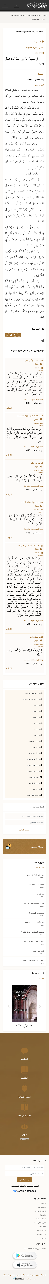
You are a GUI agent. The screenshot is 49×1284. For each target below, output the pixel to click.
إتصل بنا (43, 1238)
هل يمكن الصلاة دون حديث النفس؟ (32, 931)
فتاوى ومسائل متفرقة (33, 15)
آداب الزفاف (40, 894)
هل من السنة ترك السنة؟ (37, 19)
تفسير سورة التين (38, 950)
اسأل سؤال (43, 1215)
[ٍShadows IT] (18, 1278)
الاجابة (9, 408)
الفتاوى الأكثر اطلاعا (40, 1222)
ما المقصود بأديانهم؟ (33, 360)
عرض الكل (41, 978)
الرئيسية (45, 15)
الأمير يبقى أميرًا (36, 637)
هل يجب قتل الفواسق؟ (36, 913)
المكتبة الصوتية (41, 1230)
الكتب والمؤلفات (41, 1234)
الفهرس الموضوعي (39, 867)
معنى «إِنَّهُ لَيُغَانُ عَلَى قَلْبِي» (35, 875)
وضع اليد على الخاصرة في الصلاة (33, 960)
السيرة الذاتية (42, 1207)
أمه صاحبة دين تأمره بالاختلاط (30, 416)
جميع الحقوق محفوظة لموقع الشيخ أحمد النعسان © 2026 (24, 1275)
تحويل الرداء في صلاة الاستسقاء (34, 941)
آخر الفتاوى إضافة (41, 1218)
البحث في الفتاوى (24, 830)
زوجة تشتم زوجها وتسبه (36, 884)
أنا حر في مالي (36, 463)
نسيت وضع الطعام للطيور (32, 502)
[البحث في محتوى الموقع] (17, 5)
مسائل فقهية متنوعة (18, 15)
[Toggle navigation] (5, 5)
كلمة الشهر (42, 1226)
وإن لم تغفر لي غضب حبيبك (30, 545)
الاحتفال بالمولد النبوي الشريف (34, 903)
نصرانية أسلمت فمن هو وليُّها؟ (34, 922)
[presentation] (9, 1005)
